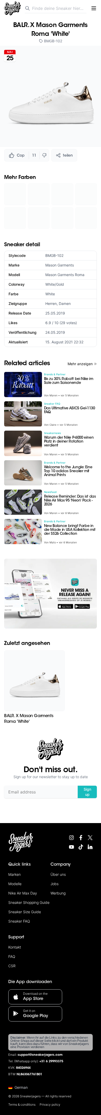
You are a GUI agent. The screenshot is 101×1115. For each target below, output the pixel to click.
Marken (14, 874)
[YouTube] (71, 847)
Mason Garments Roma (64, 274)
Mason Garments (59, 265)
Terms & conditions (21, 1104)
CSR (12, 966)
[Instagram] (71, 837)
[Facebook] (80, 837)
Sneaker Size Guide (24, 912)
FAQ (11, 956)
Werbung (58, 893)
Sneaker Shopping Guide (28, 902)
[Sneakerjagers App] (50, 594)
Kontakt (14, 947)
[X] (90, 837)
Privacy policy (50, 1104)
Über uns (58, 874)
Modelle (14, 884)
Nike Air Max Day (22, 893)
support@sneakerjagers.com (40, 1055)
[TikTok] (80, 847)
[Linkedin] (90, 847)
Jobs (55, 884)
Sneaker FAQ (19, 921)
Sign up (87, 792)
